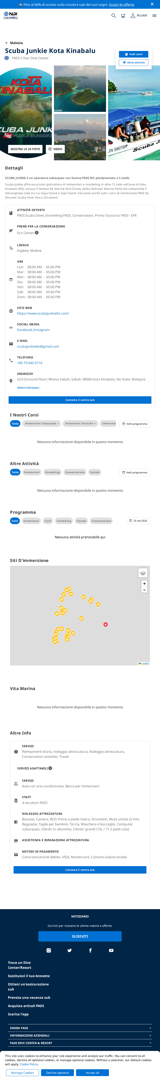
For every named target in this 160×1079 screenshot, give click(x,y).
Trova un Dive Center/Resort (19, 965)
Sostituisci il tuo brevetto (29, 976)
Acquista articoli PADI (26, 1006)
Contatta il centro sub (80, 400)
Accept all (92, 1073)
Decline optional (57, 1073)
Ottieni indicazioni (28, 387)
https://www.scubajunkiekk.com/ (43, 313)
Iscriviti (80, 936)
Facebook (24, 329)
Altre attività (136, 62)
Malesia (15, 43)
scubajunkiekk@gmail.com (38, 346)
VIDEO (57, 149)
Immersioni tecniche (79, 423)
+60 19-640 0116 (29, 362)
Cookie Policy (29, 1064)
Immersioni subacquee (40, 423)
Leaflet (145, 663)
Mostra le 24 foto (25, 149)
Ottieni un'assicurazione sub (28, 986)
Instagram (41, 329)
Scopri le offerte (121, 4)
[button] (62, 613)
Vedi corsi (135, 54)
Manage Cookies (22, 1073)
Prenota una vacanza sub (29, 997)
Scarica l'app (18, 1014)
